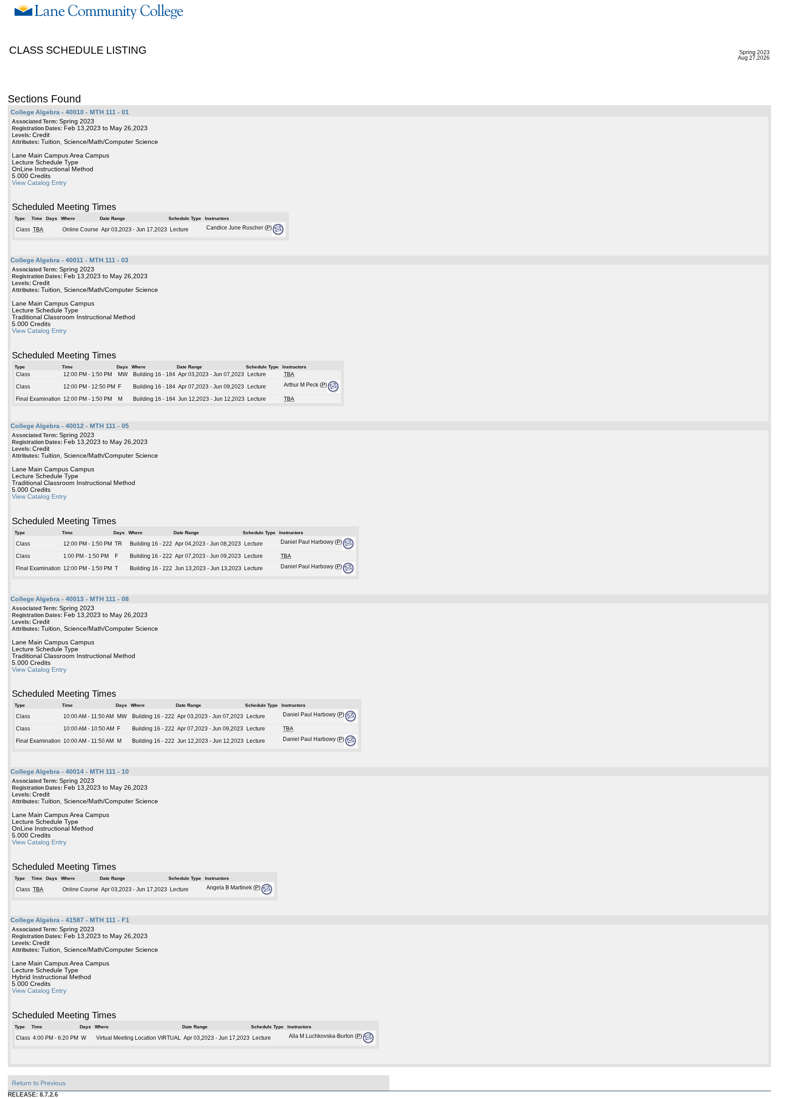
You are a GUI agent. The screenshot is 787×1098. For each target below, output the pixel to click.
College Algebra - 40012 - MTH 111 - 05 (69, 426)
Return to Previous (39, 1083)
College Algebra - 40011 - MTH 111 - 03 (69, 260)
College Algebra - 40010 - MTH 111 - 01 (69, 112)
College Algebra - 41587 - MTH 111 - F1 (69, 920)
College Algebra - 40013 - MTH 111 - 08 (69, 599)
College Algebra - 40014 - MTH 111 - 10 (69, 771)
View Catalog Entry (39, 182)
